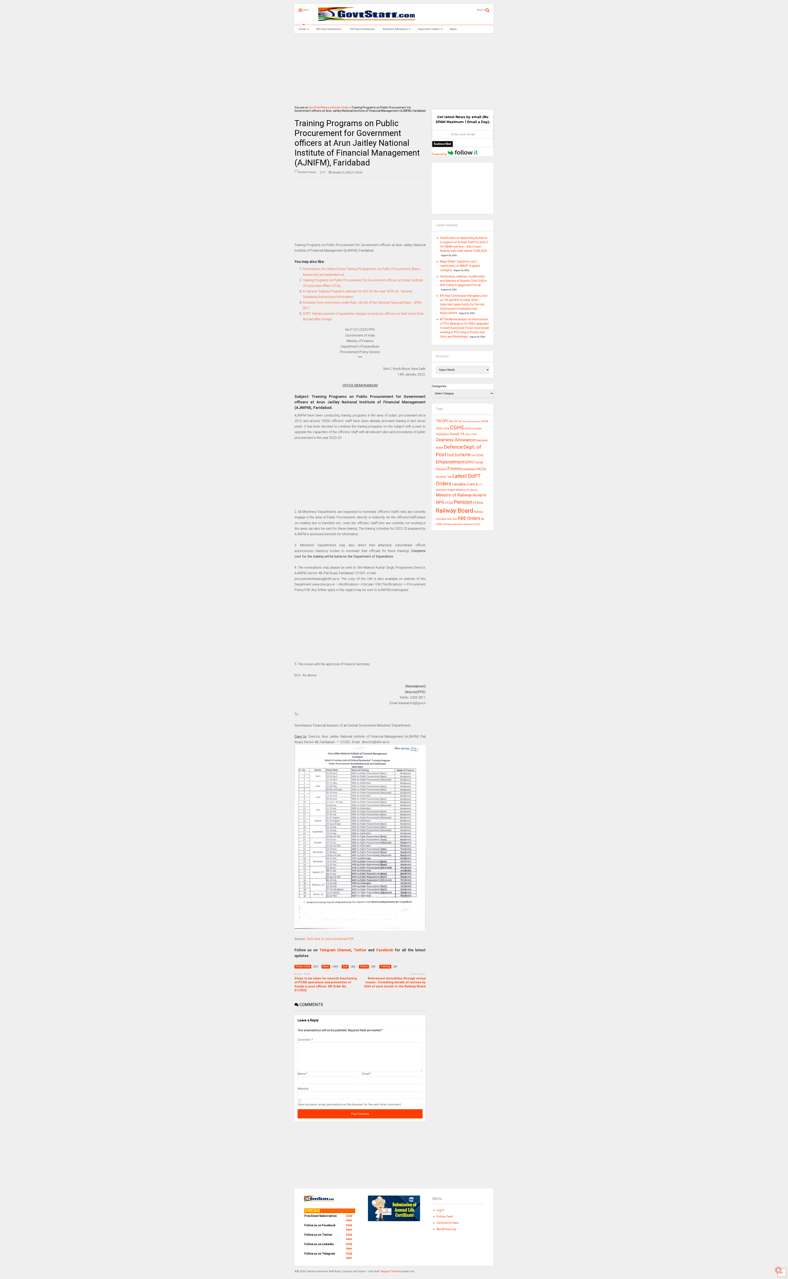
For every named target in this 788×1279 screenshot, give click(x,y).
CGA (438, 428)
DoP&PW (463, 455)
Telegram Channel (335, 950)
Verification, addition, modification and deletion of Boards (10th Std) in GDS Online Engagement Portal (463, 281)
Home (302, 29)
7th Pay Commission (362, 29)
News (453, 29)
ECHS (479, 455)
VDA (477, 524)
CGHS (457, 427)
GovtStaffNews (319, 107)
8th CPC (453, 421)
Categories (439, 386)
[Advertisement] (394, 68)
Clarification (442, 434)
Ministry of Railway (454, 495)
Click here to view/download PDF (330, 939)
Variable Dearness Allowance (459, 524)
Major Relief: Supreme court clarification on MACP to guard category (460, 266)
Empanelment (450, 461)
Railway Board (454, 510)
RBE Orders (469, 518)
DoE (450, 455)
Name (302, 1073)
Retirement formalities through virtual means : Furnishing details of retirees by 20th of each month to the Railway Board (395, 982)
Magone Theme (389, 1271)
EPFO (469, 462)
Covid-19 (457, 434)
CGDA (445, 428)
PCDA (449, 503)
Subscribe (442, 144)
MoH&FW (479, 495)
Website (303, 1088)
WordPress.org (446, 1229)
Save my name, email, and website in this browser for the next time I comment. (350, 1104)
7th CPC (442, 421)
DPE (473, 455)
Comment (305, 1039)
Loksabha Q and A (465, 484)
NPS (440, 502)
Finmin (454, 468)
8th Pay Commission (328, 29)
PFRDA (478, 503)
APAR (484, 421)
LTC (480, 484)
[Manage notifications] (778, 1270)
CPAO (467, 434)
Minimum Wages (445, 489)
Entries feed (444, 1216)
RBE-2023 (452, 519)
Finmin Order (340, 107)
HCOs (481, 469)
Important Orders (429, 29)
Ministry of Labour (466, 489)
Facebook (384, 950)
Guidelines (469, 469)
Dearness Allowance (395, 29)
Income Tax (444, 477)
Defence (453, 447)
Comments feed (447, 1222)
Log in (440, 1210)
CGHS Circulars (473, 428)
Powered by (440, 154)
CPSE (474, 434)
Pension (463, 502)
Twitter (360, 950)
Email (366, 1073)
